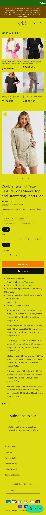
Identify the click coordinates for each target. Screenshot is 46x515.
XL (29, 239)
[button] (5, 23)
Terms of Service (12, 475)
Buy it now (23, 271)
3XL (6, 245)
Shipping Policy (12, 469)
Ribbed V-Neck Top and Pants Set (33, 97)
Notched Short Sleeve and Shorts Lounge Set (10, 97)
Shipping (5, 205)
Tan (6, 229)
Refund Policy (11, 464)
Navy (23, 219)
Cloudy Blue (11, 224)
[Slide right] (28, 178)
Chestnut (10, 219)
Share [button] (7, 404)
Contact (8, 453)
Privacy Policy (11, 458)
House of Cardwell (18, 510)
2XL (38, 239)
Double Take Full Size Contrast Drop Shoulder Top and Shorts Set (12, 63)
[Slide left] (17, 178)
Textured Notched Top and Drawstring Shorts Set (32, 62)
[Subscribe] (37, 491)
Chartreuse (28, 224)
